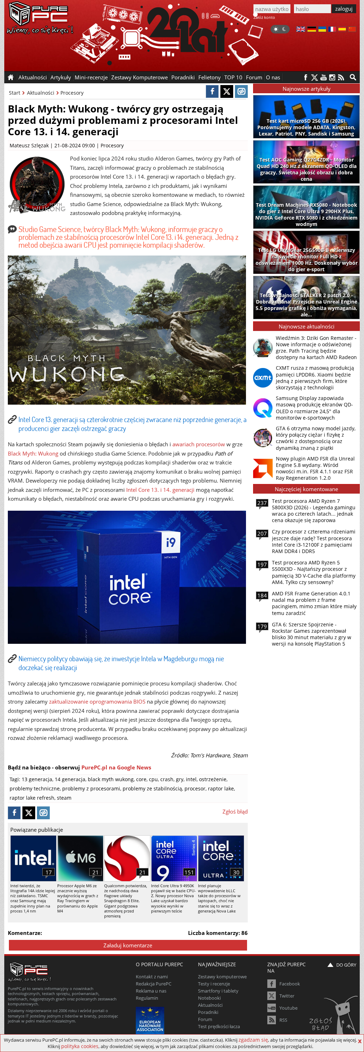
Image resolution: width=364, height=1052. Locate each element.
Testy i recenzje (214, 983)
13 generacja (37, 779)
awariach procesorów (198, 444)
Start (14, 92)
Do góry (346, 965)
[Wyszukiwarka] (353, 77)
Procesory (72, 92)
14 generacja (70, 779)
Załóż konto (264, 17)
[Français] (332, 29)
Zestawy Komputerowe (139, 77)
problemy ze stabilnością (152, 788)
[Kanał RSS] (341, 77)
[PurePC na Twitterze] (314, 77)
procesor (194, 788)
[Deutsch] (311, 29)
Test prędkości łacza (219, 1026)
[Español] (342, 29)
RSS (283, 1020)
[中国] (352, 29)
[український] (322, 29)
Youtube (288, 1008)
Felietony (209, 77)
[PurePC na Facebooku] (305, 77)
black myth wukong (111, 779)
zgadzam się (253, 1039)
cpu (153, 779)
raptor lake (221, 788)
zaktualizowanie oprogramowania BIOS (97, 701)
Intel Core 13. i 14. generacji (160, 489)
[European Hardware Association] (151, 1020)
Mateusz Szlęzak (29, 145)
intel (191, 779)
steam (64, 797)
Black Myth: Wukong (33, 453)
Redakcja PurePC (153, 983)
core (141, 779)
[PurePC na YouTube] (323, 77)
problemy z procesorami (91, 788)
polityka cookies (79, 1046)
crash (166, 779)
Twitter (286, 996)
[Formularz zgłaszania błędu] (334, 1018)
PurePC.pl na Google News (116, 767)
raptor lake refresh (32, 797)
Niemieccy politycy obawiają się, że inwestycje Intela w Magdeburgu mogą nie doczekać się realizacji (121, 663)
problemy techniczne (35, 788)
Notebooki (209, 998)
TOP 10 (233, 77)
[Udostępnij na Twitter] (226, 91)
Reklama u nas (151, 991)
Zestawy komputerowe (222, 976)
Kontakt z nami (152, 976)
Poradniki (183, 77)
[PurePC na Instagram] (332, 77)
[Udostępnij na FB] (212, 91)
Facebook (289, 983)
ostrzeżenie (212, 779)
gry (179, 779)
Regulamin (147, 998)
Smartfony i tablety (218, 991)
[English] (300, 29)
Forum (254, 77)
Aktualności (40, 92)
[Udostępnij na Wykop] (241, 91)
